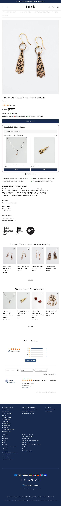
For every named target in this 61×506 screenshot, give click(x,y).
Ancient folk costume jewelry (9, 446)
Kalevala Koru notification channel (30, 440)
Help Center (5, 409)
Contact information (27, 450)
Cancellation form (6, 431)
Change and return (7, 417)
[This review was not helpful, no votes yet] (54, 392)
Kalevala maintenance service (29, 409)
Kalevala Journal (26, 442)
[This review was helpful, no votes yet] (51, 392)
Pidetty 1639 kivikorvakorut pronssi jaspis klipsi (38, 313)
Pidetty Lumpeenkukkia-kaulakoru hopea (8, 313)
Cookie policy (5, 427)
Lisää (16, 169)
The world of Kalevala (27, 436)
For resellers (48, 411)
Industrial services (50, 409)
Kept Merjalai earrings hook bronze (7, 268)
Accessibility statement (8, 429)
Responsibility (25, 438)
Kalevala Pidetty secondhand (9, 452)
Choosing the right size (28, 413)
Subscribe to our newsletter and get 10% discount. (30, 1)
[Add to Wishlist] (14, 249)
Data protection (6, 423)
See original (25, 387)
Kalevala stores (6, 411)
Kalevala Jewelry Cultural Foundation (31, 444)
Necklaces (5, 438)
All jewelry (5, 448)
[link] (49, 7)
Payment (4, 415)
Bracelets (4, 444)
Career (24, 448)
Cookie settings (6, 425)
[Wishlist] (53, 7)
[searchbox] (10, 370)
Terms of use (5, 421)
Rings (3, 442)
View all (30, 326)
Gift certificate (6, 419)
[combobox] (27, 370)
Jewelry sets (5, 450)
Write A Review (30, 360)
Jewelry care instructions (28, 411)
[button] (3, 7)
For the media (25, 446)
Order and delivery (7, 413)
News (3, 436)
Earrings (4, 440)
